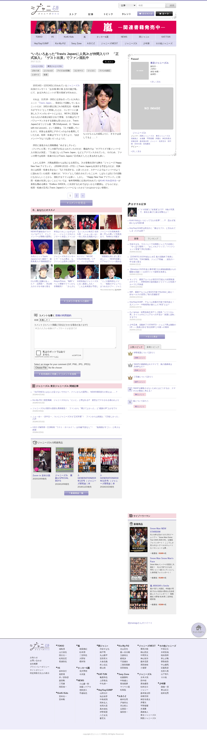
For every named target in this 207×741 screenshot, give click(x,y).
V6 (58, 668)
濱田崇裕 (144, 665)
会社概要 (34, 664)
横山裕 (103, 668)
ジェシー (153, 141)
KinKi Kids (105, 180)
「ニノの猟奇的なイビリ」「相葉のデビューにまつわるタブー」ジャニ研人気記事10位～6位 (110, 285)
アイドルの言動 (63, 71)
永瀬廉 (142, 138)
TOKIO (60, 646)
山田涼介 (104, 693)
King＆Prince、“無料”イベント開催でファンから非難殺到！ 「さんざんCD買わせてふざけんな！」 (64, 286)
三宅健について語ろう (143, 377)
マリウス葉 (125, 687)
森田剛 (62, 680)
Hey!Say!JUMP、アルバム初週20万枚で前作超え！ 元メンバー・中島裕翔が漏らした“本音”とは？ (153, 303)
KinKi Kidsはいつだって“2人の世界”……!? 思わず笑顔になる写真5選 (152, 221)
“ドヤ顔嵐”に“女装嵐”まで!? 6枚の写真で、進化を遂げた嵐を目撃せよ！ (157, 210)
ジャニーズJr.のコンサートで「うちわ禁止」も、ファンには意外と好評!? (64, 259)
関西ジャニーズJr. (147, 136)
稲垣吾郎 (165, 655)
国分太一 (63, 655)
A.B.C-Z (122, 696)
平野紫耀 (150, 138)
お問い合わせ (36, 660)
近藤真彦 (165, 668)
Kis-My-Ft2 (124, 646)
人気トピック (136, 347)
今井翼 (82, 674)
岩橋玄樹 (134, 141)
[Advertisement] (152, 180)
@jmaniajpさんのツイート (140, 623)
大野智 (82, 658)
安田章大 (104, 658)
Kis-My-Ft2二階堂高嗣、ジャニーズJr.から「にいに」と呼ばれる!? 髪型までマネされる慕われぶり (76, 400)
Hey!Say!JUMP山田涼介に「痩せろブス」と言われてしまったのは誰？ (152, 229)
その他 (164, 677)
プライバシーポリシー (39, 667)
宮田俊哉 (124, 668)
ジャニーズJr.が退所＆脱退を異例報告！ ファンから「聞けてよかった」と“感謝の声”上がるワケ (75, 408)
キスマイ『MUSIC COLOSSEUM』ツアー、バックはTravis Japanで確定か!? (86, 260)
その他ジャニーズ (167, 646)
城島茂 (62, 649)
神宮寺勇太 (166, 138)
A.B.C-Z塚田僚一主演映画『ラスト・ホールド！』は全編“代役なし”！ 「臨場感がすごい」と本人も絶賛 (76, 428)
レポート (35, 75)
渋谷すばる (104, 649)
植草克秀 (165, 693)
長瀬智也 (63, 661)
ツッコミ (91, 71)
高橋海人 (134, 138)
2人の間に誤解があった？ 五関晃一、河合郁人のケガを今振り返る (41, 283)
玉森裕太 (124, 655)
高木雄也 (104, 709)
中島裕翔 (104, 699)
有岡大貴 (104, 706)
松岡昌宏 (63, 658)
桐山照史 (144, 652)
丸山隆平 (104, 655)
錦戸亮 (103, 652)
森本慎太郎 (144, 141)
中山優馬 (165, 665)
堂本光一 (114, 180)
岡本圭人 (104, 703)
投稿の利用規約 (63, 315)
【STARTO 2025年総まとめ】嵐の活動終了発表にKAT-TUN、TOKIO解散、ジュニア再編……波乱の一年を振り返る (152, 259)
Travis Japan (45, 103)
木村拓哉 (165, 652)
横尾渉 (123, 658)
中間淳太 (144, 655)
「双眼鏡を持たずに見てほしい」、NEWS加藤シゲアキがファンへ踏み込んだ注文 (110, 260)
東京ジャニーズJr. (55, 66)
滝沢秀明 (83, 671)
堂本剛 (62, 699)
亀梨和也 (104, 677)
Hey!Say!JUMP (105, 690)
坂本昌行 (63, 671)
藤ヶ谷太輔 (125, 652)
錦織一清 (165, 687)
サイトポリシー (37, 670)
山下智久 (165, 674)
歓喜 (45, 75)
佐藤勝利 (124, 677)
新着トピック (153, 347)
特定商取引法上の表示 (39, 673)
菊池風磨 (124, 683)
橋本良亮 (124, 699)
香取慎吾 (165, 661)
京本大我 (138, 144)
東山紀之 (165, 690)
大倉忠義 (104, 661)
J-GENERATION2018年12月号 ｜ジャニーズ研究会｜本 (109, 479)
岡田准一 (63, 687)
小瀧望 (143, 668)
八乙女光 (104, 715)
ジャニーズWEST (147, 646)
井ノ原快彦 (64, 677)
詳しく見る (156, 82)
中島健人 (124, 680)
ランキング (153, 238)
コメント (38, 325)
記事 (90, 14)
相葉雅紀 (83, 649)
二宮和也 (83, 655)
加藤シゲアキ (85, 687)
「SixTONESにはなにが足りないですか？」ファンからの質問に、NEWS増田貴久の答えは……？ (75, 392)
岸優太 (158, 138)
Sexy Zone (124, 674)
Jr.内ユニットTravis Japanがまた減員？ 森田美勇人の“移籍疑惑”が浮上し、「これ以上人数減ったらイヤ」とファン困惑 (41, 262)
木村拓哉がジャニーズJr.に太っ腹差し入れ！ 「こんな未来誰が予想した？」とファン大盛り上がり (87, 286)
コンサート (78, 71)
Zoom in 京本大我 (41, 475)
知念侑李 (104, 696)
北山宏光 (124, 649)
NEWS (81, 680)
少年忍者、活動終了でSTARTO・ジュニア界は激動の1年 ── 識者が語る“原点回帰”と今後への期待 (153, 326)
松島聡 (123, 690)
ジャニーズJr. (37, 66)
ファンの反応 (104, 71)
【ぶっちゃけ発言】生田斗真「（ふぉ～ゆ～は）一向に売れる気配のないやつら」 (87, 235)
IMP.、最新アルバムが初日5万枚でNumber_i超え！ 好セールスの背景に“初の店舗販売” (153, 293)
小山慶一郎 (84, 684)
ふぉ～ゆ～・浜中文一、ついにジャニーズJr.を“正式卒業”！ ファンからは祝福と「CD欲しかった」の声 (76, 417)
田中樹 (143, 680)
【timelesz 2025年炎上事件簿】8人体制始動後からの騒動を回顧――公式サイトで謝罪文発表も (153, 270)
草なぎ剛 (165, 658)
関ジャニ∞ (103, 646)
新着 (136, 238)
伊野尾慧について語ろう (144, 352)
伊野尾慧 (104, 712)
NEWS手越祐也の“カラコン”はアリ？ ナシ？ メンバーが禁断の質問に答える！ (42, 235)
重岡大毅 (144, 649)
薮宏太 (103, 718)
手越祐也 (83, 693)
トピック (108, 14)
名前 (36, 320)
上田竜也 (104, 680)
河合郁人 (124, 706)
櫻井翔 (82, 661)
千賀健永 (124, 661)
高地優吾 (146, 144)
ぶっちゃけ (48, 71)
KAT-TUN (102, 674)
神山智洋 (144, 658)
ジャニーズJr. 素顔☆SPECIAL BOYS (63, 478)
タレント (126, 14)
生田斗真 (165, 671)
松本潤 (82, 652)
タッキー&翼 (84, 668)
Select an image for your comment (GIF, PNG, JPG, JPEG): (62, 364)
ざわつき (35, 71)
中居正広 (165, 649)
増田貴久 (83, 690)
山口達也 (63, 652)
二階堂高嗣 (125, 665)
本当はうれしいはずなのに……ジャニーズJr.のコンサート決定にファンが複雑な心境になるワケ (64, 235)
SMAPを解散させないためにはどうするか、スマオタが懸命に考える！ (154, 389)
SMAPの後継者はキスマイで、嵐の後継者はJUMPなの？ (153, 365)
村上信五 (104, 665)
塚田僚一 (124, 712)
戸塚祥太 (124, 703)
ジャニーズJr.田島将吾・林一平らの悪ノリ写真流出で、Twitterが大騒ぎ (110, 234)
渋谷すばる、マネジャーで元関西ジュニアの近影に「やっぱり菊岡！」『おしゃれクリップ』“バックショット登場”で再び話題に (152, 246)
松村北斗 (162, 141)
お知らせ (34, 657)
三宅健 (62, 683)
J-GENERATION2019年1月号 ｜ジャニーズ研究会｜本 (87, 479)
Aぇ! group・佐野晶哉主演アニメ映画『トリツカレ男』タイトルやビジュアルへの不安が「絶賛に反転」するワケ (153, 314)
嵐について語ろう (141, 401)
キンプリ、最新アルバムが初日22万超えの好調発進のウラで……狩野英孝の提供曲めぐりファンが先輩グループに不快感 (153, 282)
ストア (73, 14)
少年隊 (162, 683)
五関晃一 (124, 709)
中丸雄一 (104, 683)
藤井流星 (144, 661)
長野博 (62, 674)
